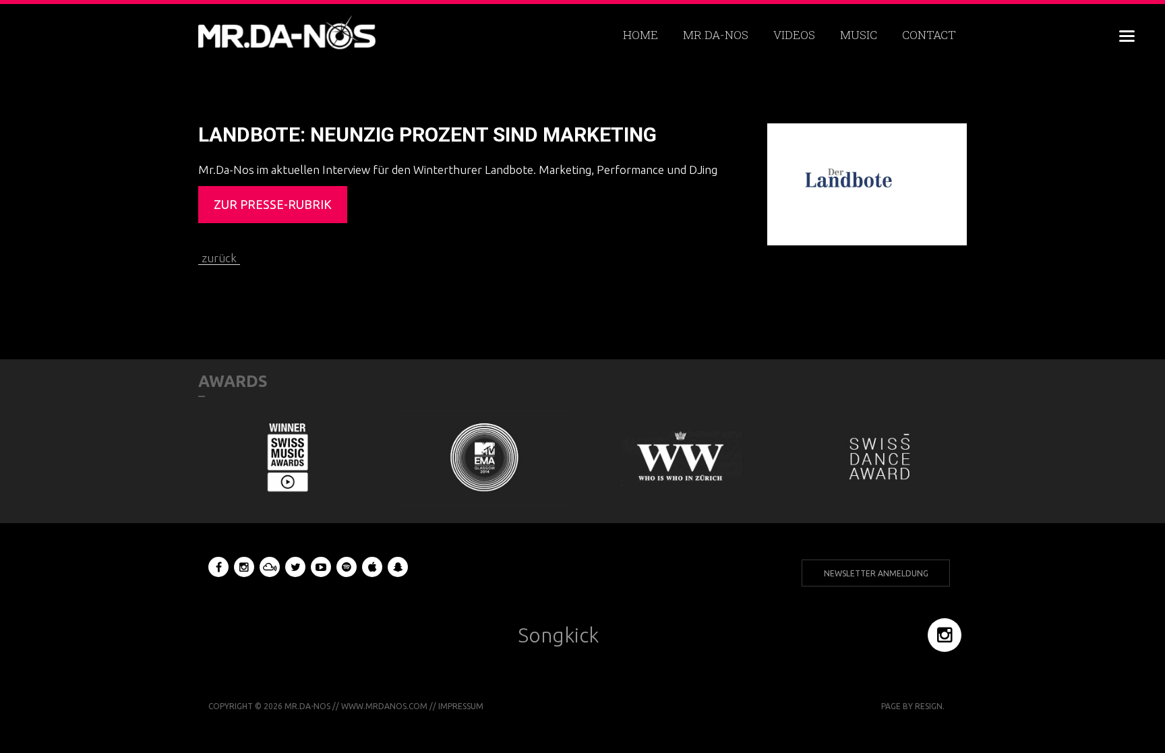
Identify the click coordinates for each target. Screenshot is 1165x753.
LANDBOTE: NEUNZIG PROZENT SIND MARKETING (427, 134)
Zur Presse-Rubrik (273, 204)
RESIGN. (930, 706)
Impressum (460, 706)
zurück (219, 257)
